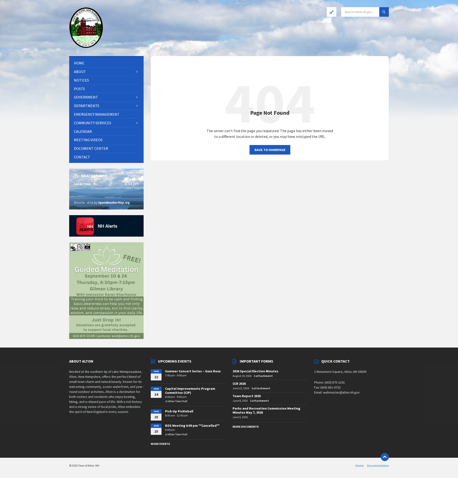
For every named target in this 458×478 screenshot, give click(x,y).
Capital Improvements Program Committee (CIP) (190, 390)
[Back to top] (385, 457)
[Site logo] (86, 46)
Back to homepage (270, 150)
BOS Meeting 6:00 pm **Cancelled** (192, 425)
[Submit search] (384, 12)
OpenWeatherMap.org (114, 202)
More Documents (246, 426)
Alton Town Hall (177, 401)
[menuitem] (106, 63)
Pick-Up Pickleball (179, 411)
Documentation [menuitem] (378, 465)
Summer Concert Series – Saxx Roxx (193, 371)
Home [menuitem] (359, 465)
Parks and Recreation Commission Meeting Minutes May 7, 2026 (266, 410)
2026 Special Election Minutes (255, 371)
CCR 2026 (239, 383)
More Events (160, 444)
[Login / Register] (331, 12)
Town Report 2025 (247, 396)
